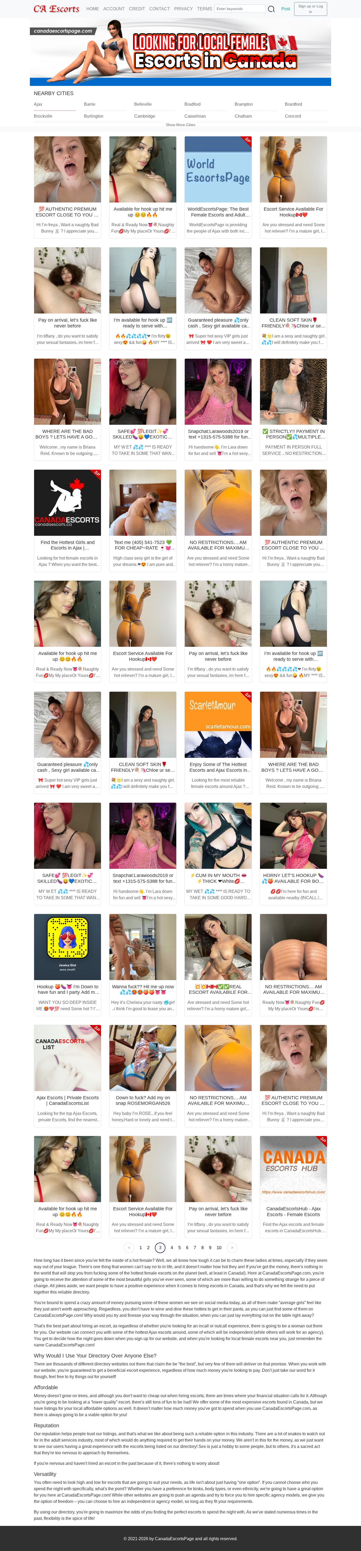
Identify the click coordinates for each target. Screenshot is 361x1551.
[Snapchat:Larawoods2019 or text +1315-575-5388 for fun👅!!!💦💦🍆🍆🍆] (218, 392)
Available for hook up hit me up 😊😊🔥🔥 (143, 212)
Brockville (43, 116)
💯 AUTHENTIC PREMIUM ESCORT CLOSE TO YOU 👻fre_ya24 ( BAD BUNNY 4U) (68, 214)
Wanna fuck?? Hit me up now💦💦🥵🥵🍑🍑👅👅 (143, 989)
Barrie (89, 104)
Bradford (192, 104)
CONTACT (159, 9)
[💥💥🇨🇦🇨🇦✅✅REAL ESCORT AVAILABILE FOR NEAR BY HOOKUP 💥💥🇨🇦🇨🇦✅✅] (218, 947)
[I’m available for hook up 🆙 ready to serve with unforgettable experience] (142, 280)
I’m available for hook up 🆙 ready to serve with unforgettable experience (143, 325)
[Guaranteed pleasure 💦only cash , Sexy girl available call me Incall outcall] (218, 280)
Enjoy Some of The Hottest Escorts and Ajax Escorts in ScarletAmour (218, 770)
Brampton (244, 104)
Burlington (93, 116)
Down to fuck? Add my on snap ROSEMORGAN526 (143, 1100)
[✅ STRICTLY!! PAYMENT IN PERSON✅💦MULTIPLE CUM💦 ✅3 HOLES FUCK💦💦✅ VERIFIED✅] (293, 392)
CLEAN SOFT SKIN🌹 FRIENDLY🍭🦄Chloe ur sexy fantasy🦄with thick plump (294, 325)
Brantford (293, 104)
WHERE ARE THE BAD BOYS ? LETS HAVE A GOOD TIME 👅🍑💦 (67, 437)
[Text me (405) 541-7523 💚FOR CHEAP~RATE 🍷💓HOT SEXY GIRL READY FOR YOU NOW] (142, 503)
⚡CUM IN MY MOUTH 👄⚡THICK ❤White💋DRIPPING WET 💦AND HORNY (218, 884)
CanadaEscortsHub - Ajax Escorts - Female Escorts (293, 1211)
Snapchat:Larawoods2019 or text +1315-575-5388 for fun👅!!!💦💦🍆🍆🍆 (218, 437)
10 (219, 1247)
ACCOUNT (114, 9)
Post (285, 9)
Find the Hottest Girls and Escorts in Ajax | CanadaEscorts (68, 548)
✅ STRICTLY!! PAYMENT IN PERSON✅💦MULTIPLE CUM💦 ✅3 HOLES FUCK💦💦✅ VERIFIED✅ (294, 440)
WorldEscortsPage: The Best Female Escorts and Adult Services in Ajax (218, 214)
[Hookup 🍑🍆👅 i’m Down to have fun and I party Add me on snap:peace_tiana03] (67, 947)
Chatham (243, 116)
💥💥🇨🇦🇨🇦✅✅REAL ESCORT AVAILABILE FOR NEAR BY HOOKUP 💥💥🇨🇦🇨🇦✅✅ (218, 995)
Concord (293, 116)
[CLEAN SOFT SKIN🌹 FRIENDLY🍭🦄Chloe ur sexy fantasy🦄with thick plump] (293, 280)
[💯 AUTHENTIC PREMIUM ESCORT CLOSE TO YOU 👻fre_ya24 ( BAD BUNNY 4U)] (67, 169)
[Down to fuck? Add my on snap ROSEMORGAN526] (142, 1058)
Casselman (195, 116)
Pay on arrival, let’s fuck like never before (67, 323)
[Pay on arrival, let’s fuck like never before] (67, 280)
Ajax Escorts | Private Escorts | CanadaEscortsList (67, 1100)
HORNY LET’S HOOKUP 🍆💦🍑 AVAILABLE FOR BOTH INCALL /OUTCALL (293, 881)
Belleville (143, 104)
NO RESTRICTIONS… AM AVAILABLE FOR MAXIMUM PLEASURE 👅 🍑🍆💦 (218, 548)
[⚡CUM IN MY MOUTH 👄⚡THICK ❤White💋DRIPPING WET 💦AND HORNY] (218, 836)
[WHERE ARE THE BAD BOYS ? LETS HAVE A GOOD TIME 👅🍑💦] (67, 392)
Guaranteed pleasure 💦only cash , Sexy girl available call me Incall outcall (218, 325)
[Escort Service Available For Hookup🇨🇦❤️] (293, 169)
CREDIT (137, 9)
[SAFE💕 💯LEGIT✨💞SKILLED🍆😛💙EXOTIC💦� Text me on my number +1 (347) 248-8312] (142, 392)
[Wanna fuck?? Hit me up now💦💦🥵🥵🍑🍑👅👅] (142, 947)
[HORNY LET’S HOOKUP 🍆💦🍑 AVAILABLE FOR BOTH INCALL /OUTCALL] (293, 836)
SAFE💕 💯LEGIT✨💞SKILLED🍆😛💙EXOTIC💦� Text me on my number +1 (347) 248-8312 (143, 440)
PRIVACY (183, 9)
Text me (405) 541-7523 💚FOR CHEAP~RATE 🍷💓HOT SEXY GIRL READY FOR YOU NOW (143, 551)
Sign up (304, 6)
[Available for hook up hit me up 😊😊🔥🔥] (142, 169)
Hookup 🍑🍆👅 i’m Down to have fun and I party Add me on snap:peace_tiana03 (67, 992)
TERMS (204, 9)
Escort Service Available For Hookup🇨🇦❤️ (293, 212)
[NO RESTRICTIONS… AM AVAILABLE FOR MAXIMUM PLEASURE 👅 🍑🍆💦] (218, 503)
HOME (92, 9)
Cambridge (144, 116)
